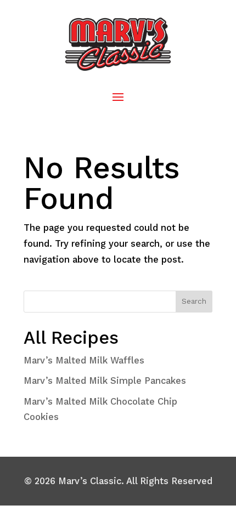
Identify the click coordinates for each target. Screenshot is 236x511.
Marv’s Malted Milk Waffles (84, 360)
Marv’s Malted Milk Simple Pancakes (105, 380)
